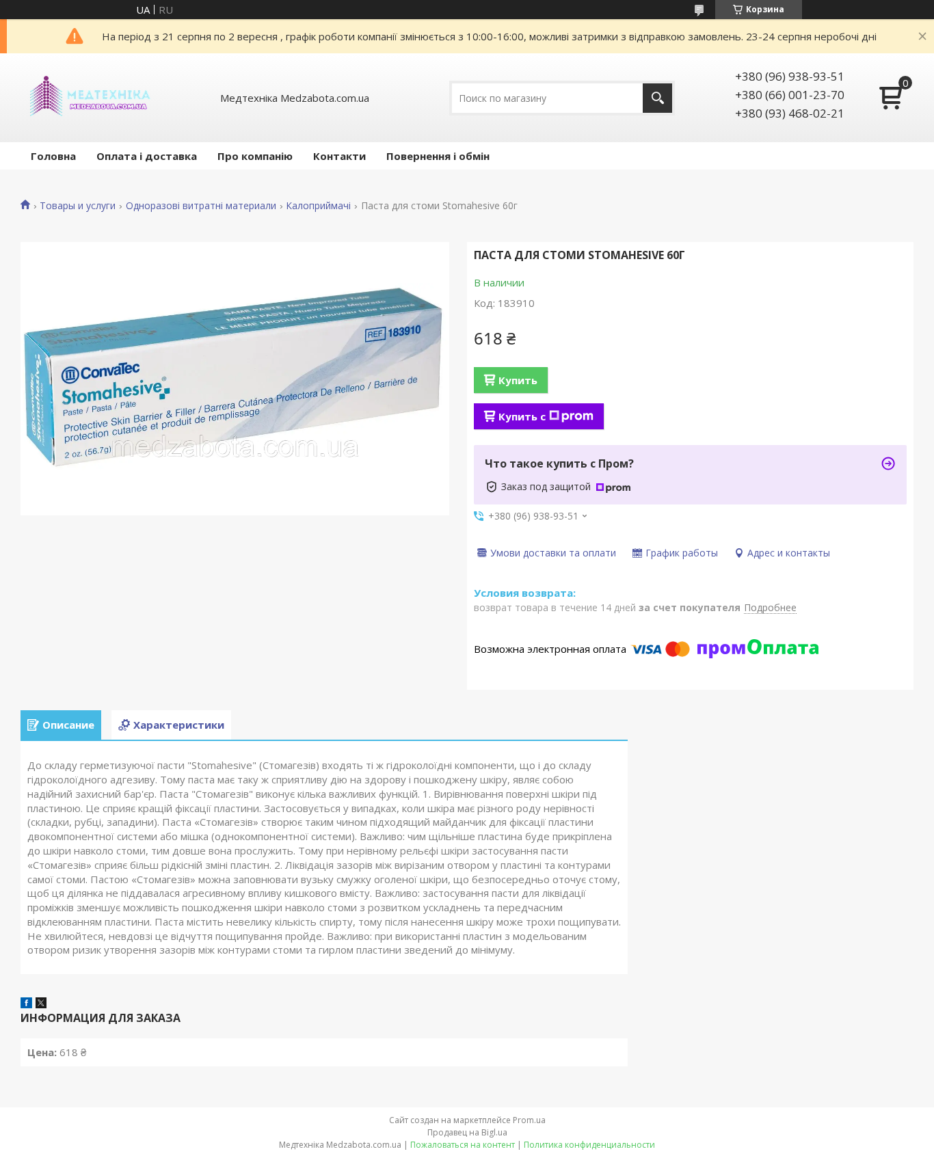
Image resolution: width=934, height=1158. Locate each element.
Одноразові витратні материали (201, 206)
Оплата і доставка (146, 156)
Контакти (339, 156)
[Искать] (657, 98)
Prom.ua (529, 1120)
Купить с (522, 416)
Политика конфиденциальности (589, 1144)
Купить (517, 380)
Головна (53, 156)
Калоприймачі (318, 206)
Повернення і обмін (438, 156)
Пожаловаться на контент (462, 1144)
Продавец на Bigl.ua (467, 1132)
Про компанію (255, 156)
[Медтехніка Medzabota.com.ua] (89, 98)
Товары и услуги (78, 206)
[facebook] (26, 1004)
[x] (41, 1004)
